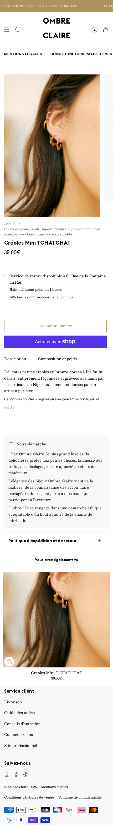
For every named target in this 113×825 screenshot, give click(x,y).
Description (15, 358)
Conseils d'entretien (22, 723)
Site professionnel (20, 745)
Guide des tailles (19, 712)
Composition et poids (57, 358)
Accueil (10, 223)
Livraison (13, 702)
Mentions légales (54, 786)
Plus (9, 407)
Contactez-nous (18, 734)
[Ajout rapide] (9, 661)
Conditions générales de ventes (29, 797)
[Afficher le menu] (7, 30)
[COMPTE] (94, 30)
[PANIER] (105, 30)
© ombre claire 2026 (20, 786)
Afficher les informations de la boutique (41, 297)
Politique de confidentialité (80, 797)
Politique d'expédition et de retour (42, 540)
